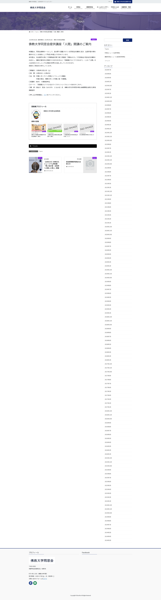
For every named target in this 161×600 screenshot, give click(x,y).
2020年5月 (108, 250)
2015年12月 (108, 458)
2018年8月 (108, 332)
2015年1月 (108, 501)
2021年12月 (108, 191)
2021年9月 (108, 199)
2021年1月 (108, 223)
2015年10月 (108, 466)
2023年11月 (108, 136)
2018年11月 (108, 321)
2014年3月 (108, 540)
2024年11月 (108, 97)
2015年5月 (108, 485)
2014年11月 (108, 509)
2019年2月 (108, 309)
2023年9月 (108, 144)
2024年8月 (108, 105)
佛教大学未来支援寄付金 (124, 2)
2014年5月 (108, 532)
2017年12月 (108, 364)
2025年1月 (108, 93)
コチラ (45, 579)
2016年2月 (108, 450)
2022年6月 (108, 180)
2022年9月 (108, 168)
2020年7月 (108, 246)
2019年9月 (108, 281)
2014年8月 (108, 521)
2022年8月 (108, 172)
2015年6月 (108, 481)
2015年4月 (108, 489)
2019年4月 (108, 301)
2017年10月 (108, 372)
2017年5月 (108, 391)
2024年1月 (108, 129)
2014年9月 (108, 517)
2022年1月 (108, 187)
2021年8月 (108, 203)
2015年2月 (108, 497)
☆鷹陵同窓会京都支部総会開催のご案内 (54, 135)
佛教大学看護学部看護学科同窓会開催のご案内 (38, 135)
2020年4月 (108, 254)
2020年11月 (108, 230)
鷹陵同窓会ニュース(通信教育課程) (54, 131)
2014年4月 (108, 536)
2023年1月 (108, 152)
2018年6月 (108, 340)
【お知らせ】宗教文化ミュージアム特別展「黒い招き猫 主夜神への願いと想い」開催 (51, 165)
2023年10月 (108, 140)
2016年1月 (108, 454)
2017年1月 (108, 407)
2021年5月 (108, 211)
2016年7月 (108, 430)
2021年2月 (108, 219)
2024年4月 (108, 121)
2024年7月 (108, 109)
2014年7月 (108, 525)
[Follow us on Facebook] (31, 583)
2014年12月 (108, 505)
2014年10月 (108, 513)
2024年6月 (108, 113)
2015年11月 (108, 462)
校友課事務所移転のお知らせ (86, 134)
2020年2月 (108, 262)
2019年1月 (108, 313)
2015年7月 (108, 478)
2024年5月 (108, 117)
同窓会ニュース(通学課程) (112, 53)
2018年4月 (108, 348)
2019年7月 (108, 289)
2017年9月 (108, 376)
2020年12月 (108, 227)
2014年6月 (108, 528)
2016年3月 (108, 446)
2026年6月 (108, 74)
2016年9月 (108, 423)
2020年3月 (108, 258)
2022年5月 (108, 183)
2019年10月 (108, 278)
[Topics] (35, 164)
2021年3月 (108, 215)
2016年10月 (108, 419)
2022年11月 (108, 160)
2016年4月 (108, 442)
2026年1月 (108, 81)
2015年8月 (108, 474)
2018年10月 (108, 325)
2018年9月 (108, 328)
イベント (107, 61)
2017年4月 (108, 395)
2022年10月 (108, 164)
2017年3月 (108, 399)
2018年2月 (108, 356)
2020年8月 (108, 242)
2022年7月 (108, 176)
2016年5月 (108, 438)
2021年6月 (108, 207)
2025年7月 (108, 89)
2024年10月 (108, 101)
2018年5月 (108, 344)
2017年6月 (108, 387)
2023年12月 (108, 132)
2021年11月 (108, 195)
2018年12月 (108, 317)
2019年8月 (108, 285)
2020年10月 (108, 234)
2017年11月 (108, 368)
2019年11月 (108, 274)
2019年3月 (108, 305)
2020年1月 (108, 266)
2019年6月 (108, 293)
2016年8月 (108, 427)
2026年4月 (108, 78)
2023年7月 (108, 148)
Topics (94, 39)
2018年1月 (108, 360)
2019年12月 (108, 270)
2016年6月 (108, 434)
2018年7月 (108, 336)
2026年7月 (108, 70)
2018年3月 (108, 352)
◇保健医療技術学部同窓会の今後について (70, 135)
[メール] (35, 583)
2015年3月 (108, 493)
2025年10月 (108, 85)
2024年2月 (108, 125)
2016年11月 (108, 415)
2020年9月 (108, 238)
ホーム (110, 1)
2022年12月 (108, 156)
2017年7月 (108, 383)
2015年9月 (108, 470)
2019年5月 (108, 297)
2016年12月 (108, 411)
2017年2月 (108, 403)
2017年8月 (108, 380)
